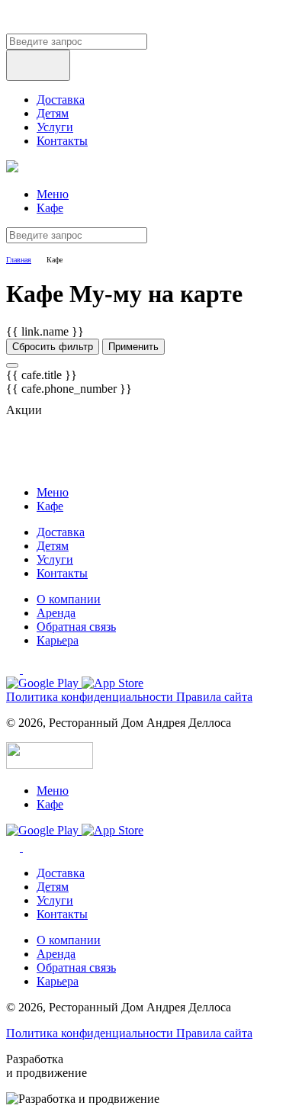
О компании (69, 599)
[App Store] (112, 683)
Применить (133, 346)
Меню (53, 194)
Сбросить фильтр (52, 346)
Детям (53, 113)
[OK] (30, 669)
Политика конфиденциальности (91, 696)
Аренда (56, 612)
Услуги (55, 127)
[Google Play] (44, 683)
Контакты (62, 140)
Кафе (50, 207)
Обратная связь (76, 626)
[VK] (14, 669)
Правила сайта (214, 696)
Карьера (58, 640)
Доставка (61, 99)
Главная (18, 260)
